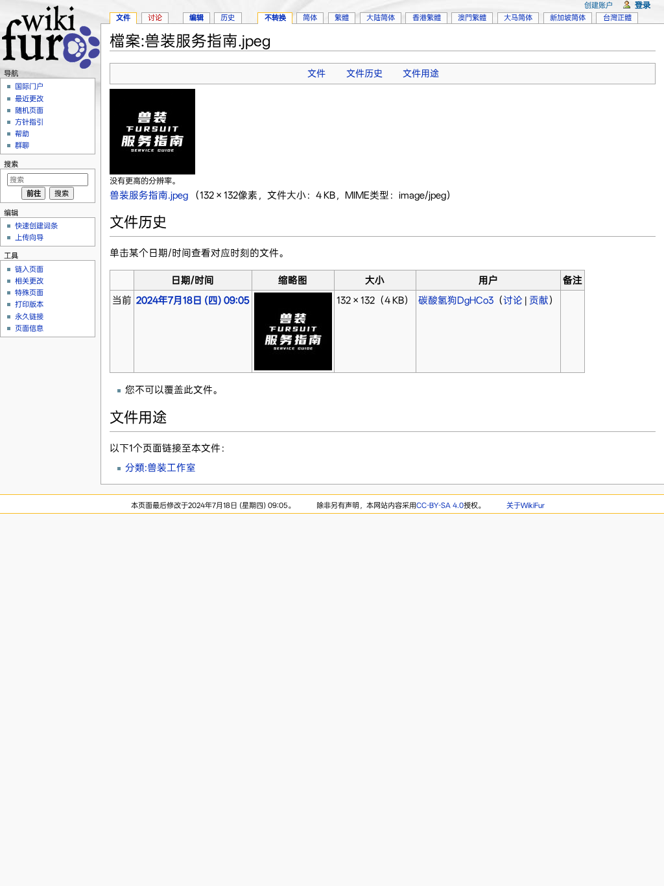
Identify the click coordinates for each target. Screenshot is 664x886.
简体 (310, 17)
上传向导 (29, 237)
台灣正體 (617, 17)
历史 (227, 17)
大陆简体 (380, 17)
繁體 (342, 17)
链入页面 (29, 269)
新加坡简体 (568, 17)
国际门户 (29, 86)
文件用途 (421, 73)
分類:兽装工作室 (160, 467)
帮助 (22, 133)
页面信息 (29, 328)
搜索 (11, 164)
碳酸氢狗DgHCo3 (455, 300)
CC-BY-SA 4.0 (440, 505)
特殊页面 (29, 292)
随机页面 (29, 110)
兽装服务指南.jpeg (149, 195)
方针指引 (29, 121)
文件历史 (364, 73)
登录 (642, 5)
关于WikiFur (525, 505)
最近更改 (29, 98)
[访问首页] (50, 35)
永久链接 (29, 316)
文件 (316, 73)
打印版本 (29, 304)
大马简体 (518, 17)
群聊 (22, 145)
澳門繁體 (472, 17)
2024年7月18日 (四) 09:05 (193, 300)
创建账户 (598, 5)
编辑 (196, 17)
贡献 (539, 300)
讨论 (513, 300)
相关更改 (29, 280)
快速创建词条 (36, 225)
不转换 (275, 17)
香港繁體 (426, 17)
